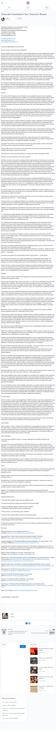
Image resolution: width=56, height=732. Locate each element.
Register (47, 7)
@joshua (12, 616)
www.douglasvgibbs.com (7, 40)
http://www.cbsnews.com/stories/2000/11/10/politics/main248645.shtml (23, 537)
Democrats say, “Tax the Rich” (46, 658)
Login (28, 7)
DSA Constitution (12, 705)
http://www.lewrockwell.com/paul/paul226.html (17, 575)
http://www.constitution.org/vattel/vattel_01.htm (25, 590)
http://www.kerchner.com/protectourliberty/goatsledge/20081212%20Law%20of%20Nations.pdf (29, 565)
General (19, 18)
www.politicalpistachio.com (8, 38)
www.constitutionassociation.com (9, 41)
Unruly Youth (13, 702)
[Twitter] (29, 623)
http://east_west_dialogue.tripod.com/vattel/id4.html (21, 533)
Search (4, 644)
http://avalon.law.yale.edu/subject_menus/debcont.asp (21, 554)
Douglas (4, 705)
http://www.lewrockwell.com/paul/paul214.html (17, 580)
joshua (7, 18)
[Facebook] (26, 623)
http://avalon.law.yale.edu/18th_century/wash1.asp (26, 542)
